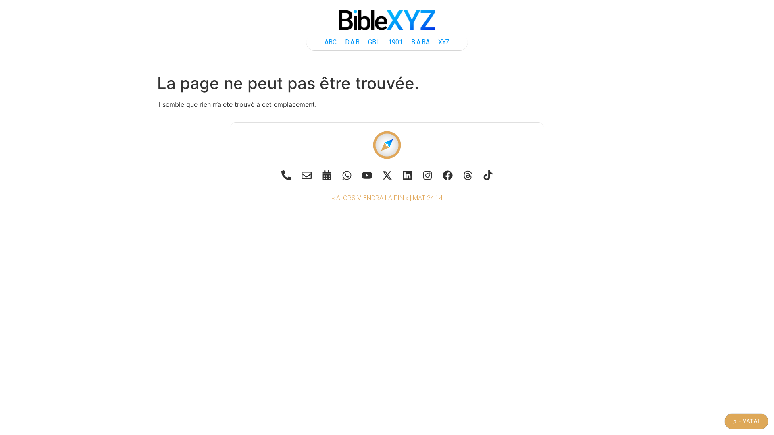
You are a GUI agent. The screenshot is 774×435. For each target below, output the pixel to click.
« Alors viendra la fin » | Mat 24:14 (387, 198)
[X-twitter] (387, 175)
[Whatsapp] (347, 175)
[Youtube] (367, 175)
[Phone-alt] (286, 175)
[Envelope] (306, 175)
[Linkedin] (407, 175)
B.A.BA (420, 42)
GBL (374, 42)
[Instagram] (427, 175)
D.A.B (352, 42)
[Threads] (468, 175)
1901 (395, 42)
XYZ (444, 42)
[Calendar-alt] (326, 175)
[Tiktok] (488, 175)
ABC (331, 42)
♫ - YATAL (746, 421)
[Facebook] (447, 175)
